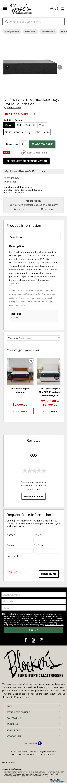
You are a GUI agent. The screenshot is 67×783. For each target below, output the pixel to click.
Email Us (49, 209)
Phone (11, 545)
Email (37, 535)
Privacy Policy (18, 754)
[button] (4, 9)
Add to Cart (44, 144)
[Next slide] (56, 377)
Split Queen (41, 132)
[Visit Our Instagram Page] (41, 640)
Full (19, 125)
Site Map (31, 754)
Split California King (17, 132)
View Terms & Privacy (54, 625)
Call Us (20, 209)
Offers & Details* (46, 754)
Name (11, 535)
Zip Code (39, 545)
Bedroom (30, 31)
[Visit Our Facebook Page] (26, 640)
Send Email (49, 573)
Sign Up (33, 630)
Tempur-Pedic (14, 107)
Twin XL (30, 125)
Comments (14, 556)
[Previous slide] (10, 377)
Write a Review (33, 496)
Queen (9, 125)
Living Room (12, 31)
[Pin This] (6, 153)
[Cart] (62, 8)
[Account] (57, 8)
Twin (42, 125)
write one (35, 489)
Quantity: (12, 144)
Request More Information (29, 161)
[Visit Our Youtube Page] (34, 640)
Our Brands (8, 762)
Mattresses (48, 31)
